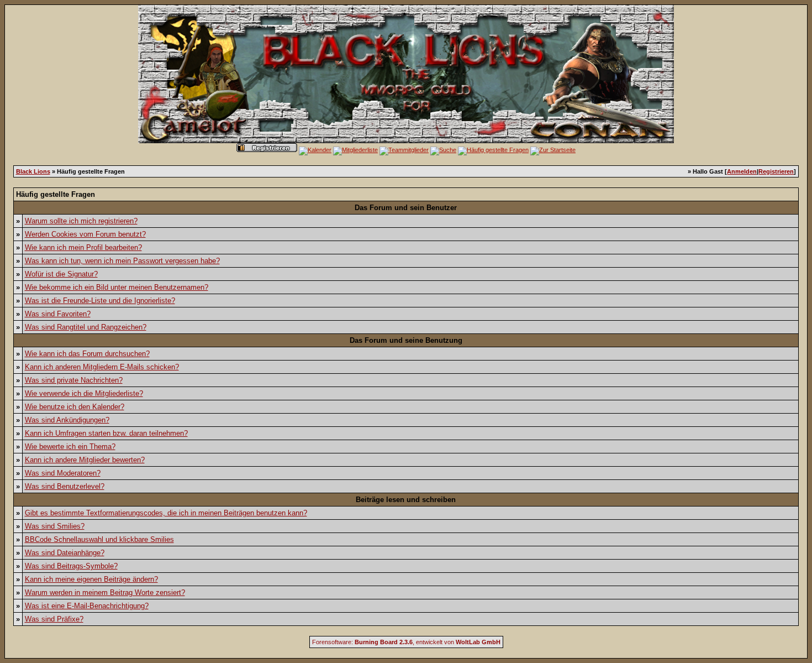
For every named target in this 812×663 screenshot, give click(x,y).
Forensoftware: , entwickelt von (406, 642)
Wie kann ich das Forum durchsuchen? (87, 353)
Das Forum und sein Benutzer (406, 207)
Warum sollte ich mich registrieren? (81, 221)
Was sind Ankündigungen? (67, 420)
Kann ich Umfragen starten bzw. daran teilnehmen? (106, 433)
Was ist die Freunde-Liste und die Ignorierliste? (100, 300)
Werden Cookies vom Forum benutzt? (85, 234)
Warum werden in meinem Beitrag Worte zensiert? (105, 592)
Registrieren (776, 171)
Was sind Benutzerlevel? (64, 486)
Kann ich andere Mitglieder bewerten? (85, 460)
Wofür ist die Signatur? (61, 274)
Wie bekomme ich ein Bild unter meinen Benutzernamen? (116, 287)
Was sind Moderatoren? (63, 473)
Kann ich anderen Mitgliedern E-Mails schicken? (102, 367)
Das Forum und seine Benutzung (406, 340)
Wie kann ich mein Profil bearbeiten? (83, 247)
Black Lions (33, 171)
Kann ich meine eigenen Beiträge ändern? (91, 579)
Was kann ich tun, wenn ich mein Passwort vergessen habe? (122, 261)
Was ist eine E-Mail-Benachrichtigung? (87, 606)
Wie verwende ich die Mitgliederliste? (84, 393)
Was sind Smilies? (55, 526)
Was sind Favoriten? (58, 314)
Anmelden (742, 171)
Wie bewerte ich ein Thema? (70, 446)
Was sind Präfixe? (54, 619)
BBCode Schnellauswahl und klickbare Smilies (99, 539)
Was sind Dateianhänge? (64, 553)
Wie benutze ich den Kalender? (74, 407)
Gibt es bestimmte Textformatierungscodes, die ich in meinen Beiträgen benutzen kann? (166, 513)
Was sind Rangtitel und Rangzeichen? (85, 327)
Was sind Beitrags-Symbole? (71, 566)
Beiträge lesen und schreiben (406, 499)
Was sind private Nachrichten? (74, 380)
